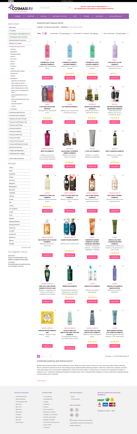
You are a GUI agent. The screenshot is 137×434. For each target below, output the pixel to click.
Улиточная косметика (16, 158)
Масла (12, 64)
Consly (11, 206)
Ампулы (13, 49)
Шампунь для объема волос (70, 243)
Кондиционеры (15, 54)
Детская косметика (15, 147)
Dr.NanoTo (12, 234)
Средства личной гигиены (18, 119)
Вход (72, 396)
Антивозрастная (21, 396)
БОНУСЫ (43, 16)
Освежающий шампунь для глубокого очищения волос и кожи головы (114, 247)
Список (43, 33)
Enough (11, 244)
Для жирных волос (18, 83)
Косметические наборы (17, 115)
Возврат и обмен (49, 420)
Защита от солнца (15, 43)
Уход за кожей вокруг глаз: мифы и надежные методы (18, 259)
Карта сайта (47, 425)
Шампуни (13, 78)
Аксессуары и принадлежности (19, 34)
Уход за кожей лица (15, 125)
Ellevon (11, 240)
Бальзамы (13, 52)
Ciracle (11, 199)
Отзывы (86, 16)
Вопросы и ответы (49, 412)
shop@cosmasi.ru (67, 1)
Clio (10, 202)
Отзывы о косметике (50, 414)
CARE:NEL (12, 193)
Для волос (19, 412)
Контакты (99, 16)
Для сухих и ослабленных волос (19, 91)
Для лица (19, 404)
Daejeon (11, 218)
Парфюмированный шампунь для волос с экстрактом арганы (115, 112)
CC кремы (12, 31)
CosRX (11, 212)
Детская (18, 420)
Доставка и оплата (60, 16)
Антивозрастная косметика (18, 37)
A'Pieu (11, 167)
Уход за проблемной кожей (18, 144)
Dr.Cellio (11, 231)
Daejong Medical (14, 221)
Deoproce (12, 228)
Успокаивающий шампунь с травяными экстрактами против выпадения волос (70, 292)
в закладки (55, 42)
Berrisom (12, 190)
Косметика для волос (17, 46)
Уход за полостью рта (16, 141)
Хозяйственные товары (17, 154)
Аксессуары (19, 422)
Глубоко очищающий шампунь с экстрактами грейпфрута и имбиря (92, 247)
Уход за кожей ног (15, 128)
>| (50, 356)
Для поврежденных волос (20, 88)
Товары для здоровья (16, 150)
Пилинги (13, 66)
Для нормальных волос (19, 85)
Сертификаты (47, 399)
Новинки (30, 16)
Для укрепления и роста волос (19, 96)
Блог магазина (48, 409)
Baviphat (12, 183)
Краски (12, 56)
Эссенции (13, 109)
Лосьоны (13, 59)
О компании (47, 396)
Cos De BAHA (13, 209)
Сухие (13, 106)
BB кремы (12, 27)
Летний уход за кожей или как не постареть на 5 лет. (19, 265)
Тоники (12, 76)
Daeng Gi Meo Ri (14, 225)
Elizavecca (12, 237)
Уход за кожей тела (15, 135)
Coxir (10, 215)
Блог (75, 16)
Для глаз (18, 407)
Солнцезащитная (21, 402)
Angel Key (12, 174)
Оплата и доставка (49, 417)
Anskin (11, 177)
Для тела (18, 409)
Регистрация (75, 399)
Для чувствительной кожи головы (20, 100)
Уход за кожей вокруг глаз (18, 122)
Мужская (19, 417)
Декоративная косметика (17, 40)
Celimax (11, 196)
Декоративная (20, 399)
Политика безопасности (51, 422)
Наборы (18, 414)
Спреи (12, 69)
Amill (10, 171)
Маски (12, 61)
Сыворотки (14, 73)
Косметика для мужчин (17, 112)
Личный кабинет (115, 16)
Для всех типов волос (18, 81)
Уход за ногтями (14, 138)
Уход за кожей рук (15, 131)
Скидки (18, 16)
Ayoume (11, 180)
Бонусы (45, 407)
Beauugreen (13, 186)
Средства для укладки (17, 71)
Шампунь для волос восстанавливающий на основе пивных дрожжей (47, 157)
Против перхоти (16, 104)
